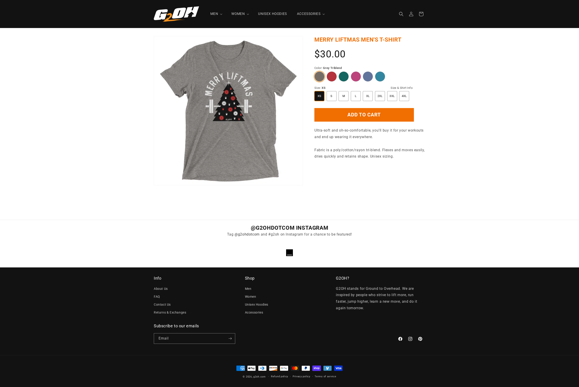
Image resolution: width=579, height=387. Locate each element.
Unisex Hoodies (256, 304)
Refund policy (279, 376)
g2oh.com (259, 376)
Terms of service (325, 376)
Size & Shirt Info (402, 88)
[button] (216, 14)
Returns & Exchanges (170, 312)
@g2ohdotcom (247, 234)
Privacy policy (301, 376)
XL (368, 96)
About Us (161, 288)
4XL (404, 96)
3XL (392, 96)
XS (319, 96)
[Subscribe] (230, 338)
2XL (380, 96)
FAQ (157, 296)
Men (248, 288)
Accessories (254, 312)
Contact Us (162, 304)
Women (250, 296)
